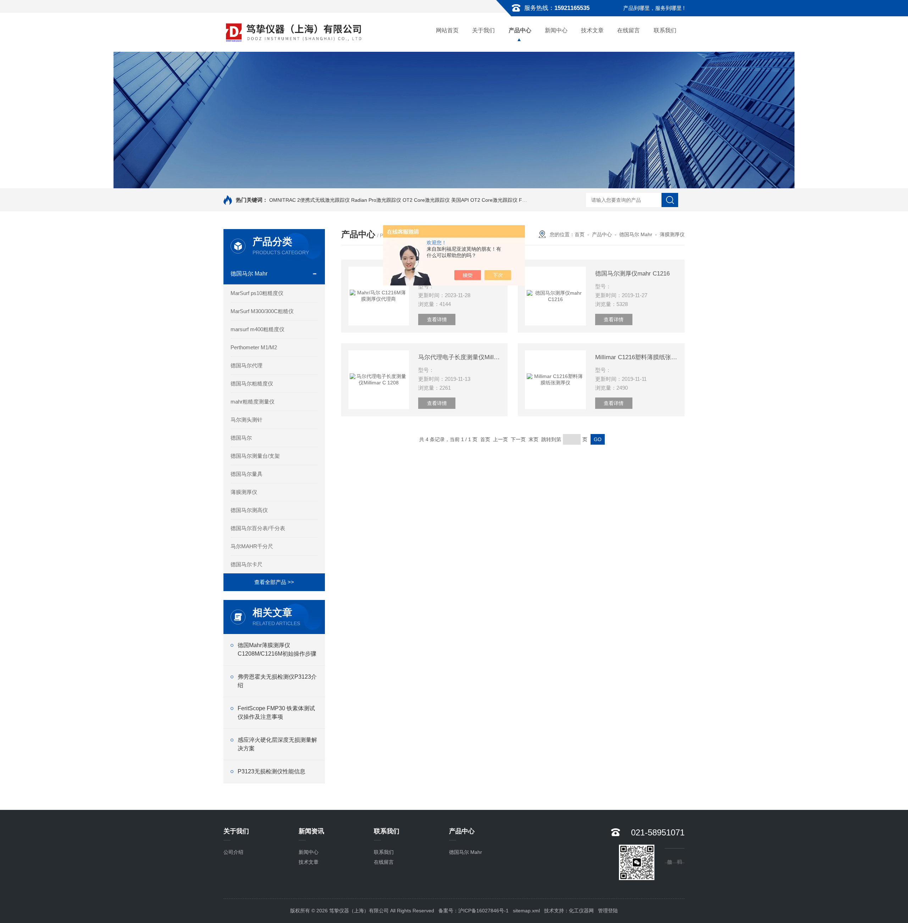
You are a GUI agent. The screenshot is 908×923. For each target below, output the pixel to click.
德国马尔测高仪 (249, 510)
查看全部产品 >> (274, 582)
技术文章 (592, 30)
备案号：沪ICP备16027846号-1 (473, 910)
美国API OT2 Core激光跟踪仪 (484, 200)
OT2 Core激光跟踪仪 (426, 200)
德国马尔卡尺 (246, 564)
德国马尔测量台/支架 (255, 456)
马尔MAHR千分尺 (252, 546)
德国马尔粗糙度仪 (252, 383)
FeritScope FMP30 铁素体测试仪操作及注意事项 (276, 712)
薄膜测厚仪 (244, 492)
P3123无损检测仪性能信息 (271, 771)
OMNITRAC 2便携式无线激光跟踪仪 (309, 200)
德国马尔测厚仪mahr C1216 (632, 273)
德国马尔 (241, 438)
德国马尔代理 (246, 365)
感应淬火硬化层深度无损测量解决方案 (277, 744)
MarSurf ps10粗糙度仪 (257, 293)
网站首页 (447, 30)
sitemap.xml (526, 910)
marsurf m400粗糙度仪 (257, 329)
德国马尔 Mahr (249, 274)
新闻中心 (556, 30)
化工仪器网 (581, 910)
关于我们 (483, 30)
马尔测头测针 (246, 420)
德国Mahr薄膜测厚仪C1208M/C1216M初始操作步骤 (277, 649)
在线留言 (628, 30)
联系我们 (665, 30)
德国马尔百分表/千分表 (258, 528)
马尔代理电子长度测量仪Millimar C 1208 (459, 357)
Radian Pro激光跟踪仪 (376, 200)
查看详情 (437, 319)
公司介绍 (233, 852)
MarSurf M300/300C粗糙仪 (262, 311)
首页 (580, 234)
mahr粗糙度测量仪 (253, 402)
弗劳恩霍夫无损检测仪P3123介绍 (277, 681)
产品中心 (520, 30)
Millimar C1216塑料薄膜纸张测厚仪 (636, 357)
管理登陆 (608, 910)
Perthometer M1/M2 (254, 347)
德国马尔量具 (246, 474)
